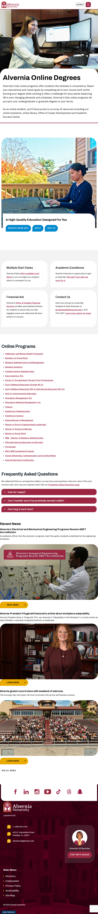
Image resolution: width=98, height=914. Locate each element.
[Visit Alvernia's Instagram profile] (37, 792)
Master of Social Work (15, 433)
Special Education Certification (19, 460)
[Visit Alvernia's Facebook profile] (15, 792)
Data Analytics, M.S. (14, 376)
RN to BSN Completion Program (19, 451)
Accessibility (12, 890)
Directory (10, 876)
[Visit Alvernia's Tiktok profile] (58, 792)
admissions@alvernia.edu (23, 841)
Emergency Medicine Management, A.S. (23, 402)
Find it (81, 4)
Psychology (10, 447)
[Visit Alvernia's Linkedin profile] (26, 792)
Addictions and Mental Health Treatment (24, 354)
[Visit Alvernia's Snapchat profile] (80, 792)
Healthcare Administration (17, 411)
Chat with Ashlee (79, 855)
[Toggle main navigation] (88, 4)
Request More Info (18, 228)
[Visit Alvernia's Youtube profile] (48, 792)
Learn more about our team (78, 313)
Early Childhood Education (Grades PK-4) (24, 385)
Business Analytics (14, 367)
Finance (8, 407)
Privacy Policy (13, 885)
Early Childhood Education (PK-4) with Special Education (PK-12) (35, 389)
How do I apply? (17, 492)
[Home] (10, 4)
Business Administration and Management (24, 362)
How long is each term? (20, 509)
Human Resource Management (19, 420)
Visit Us (51, 228)
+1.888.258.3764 (20, 827)
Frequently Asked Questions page (63, 485)
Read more (13, 605)
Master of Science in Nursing (18, 429)
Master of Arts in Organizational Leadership (25, 424)
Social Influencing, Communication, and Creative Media (30, 455)
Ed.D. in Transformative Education (20, 393)
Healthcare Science (14, 416)
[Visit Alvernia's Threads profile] (69, 792)
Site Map (10, 895)
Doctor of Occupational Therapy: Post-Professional (29, 380)
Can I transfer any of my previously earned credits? (36, 500)
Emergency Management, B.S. (18, 398)
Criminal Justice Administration (19, 371)
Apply (38, 228)
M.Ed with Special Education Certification (24, 442)
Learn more (13, 682)
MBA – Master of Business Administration (24, 438)
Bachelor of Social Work (16, 358)
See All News (9, 770)
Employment (12, 881)
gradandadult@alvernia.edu (68, 310)
